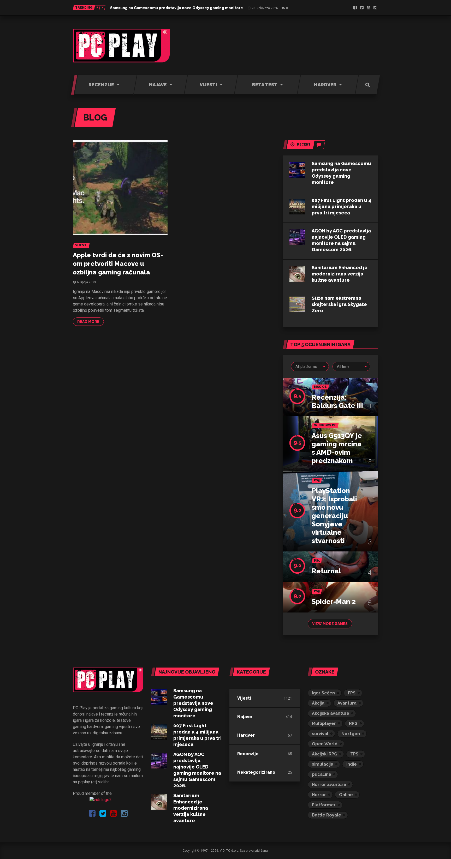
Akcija (318, 703)
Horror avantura (329, 784)
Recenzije (248, 753)
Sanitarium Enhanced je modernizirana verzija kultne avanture (339, 274)
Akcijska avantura (330, 713)
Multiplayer (324, 723)
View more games (330, 624)
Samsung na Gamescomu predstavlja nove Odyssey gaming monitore (176, 8)
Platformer (324, 804)
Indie (351, 764)
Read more (88, 322)
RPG (353, 723)
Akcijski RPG (324, 754)
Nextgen (350, 733)
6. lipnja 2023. (87, 282)
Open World (324, 743)
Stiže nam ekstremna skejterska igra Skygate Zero (339, 304)
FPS (351, 692)
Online (346, 794)
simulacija (322, 764)
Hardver (246, 735)
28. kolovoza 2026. (265, 8)
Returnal (326, 571)
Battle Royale (326, 815)
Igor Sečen (323, 692)
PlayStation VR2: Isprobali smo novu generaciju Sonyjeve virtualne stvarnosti (334, 516)
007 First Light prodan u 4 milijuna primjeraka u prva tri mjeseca (341, 206)
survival (320, 733)
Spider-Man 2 (334, 601)
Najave (244, 716)
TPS (354, 754)
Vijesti (244, 698)
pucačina (321, 774)
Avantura (347, 703)
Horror (319, 794)
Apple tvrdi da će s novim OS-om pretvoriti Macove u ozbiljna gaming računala (118, 263)
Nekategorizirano (256, 772)
